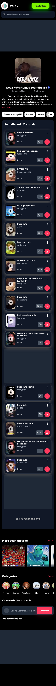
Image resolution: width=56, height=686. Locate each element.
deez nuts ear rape (26, 260)
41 (41, 270)
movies (6, 593)
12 (41, 251)
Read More (6, 107)
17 (41, 288)
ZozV (19, 227)
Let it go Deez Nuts (26, 206)
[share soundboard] (50, 60)
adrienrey (21, 245)
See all (51, 541)
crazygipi (21, 136)
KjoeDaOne (22, 154)
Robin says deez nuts (27, 151)
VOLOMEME (22, 263)
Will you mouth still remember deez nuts (31, 443)
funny (29, 114)
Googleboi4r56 (24, 172)
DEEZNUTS (22, 169)
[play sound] (10, 138)
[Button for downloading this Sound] (47, 142)
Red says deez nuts (26, 315)
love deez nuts (24, 242)
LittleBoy (21, 284)
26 (41, 233)
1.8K (41, 306)
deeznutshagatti (13, 114)
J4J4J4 (20, 408)
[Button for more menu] (47, 133)
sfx (36, 593)
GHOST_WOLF (23, 426)
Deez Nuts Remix (25, 387)
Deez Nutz (22, 224)
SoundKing (22, 300)
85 (41, 160)
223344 (20, 190)
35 (41, 469)
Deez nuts (22, 460)
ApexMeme (22, 463)
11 (41, 197)
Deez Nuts (22, 297)
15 (41, 142)
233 (41, 432)
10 (41, 178)
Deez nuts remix (25, 133)
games (16, 593)
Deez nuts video (25, 423)
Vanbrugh (21, 318)
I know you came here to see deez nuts (31, 334)
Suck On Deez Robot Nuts (29, 187)
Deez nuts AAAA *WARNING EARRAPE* (30, 280)
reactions (26, 593)
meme (41, 114)
